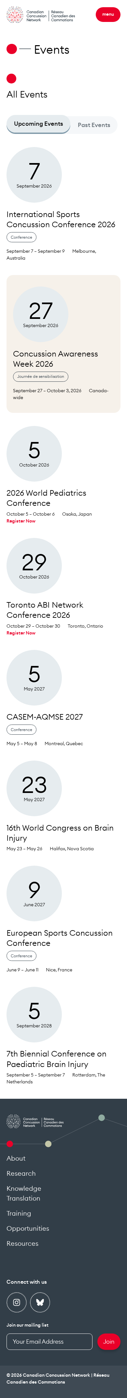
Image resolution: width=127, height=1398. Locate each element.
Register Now (21, 521)
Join (109, 1342)
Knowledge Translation (24, 1194)
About (16, 1158)
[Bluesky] (40, 1302)
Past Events (94, 125)
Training (19, 1213)
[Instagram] (16, 1302)
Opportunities (28, 1228)
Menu (108, 14)
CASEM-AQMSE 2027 (45, 717)
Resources (22, 1244)
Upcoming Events (38, 124)
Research (21, 1173)
